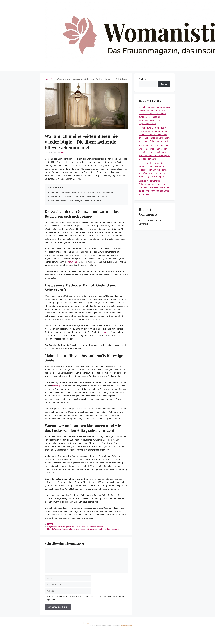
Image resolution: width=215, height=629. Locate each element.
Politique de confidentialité (118, 622)
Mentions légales (100, 622)
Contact (86, 623)
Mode (53, 79)
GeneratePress (126, 625)
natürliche (72, 262)
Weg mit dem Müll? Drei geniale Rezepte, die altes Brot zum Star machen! (75, 527)
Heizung (56, 386)
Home (47, 79)
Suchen (142, 79)
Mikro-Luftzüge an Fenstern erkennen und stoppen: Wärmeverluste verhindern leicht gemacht (83, 529)
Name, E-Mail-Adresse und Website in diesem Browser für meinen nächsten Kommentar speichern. (86, 598)
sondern (107, 332)
